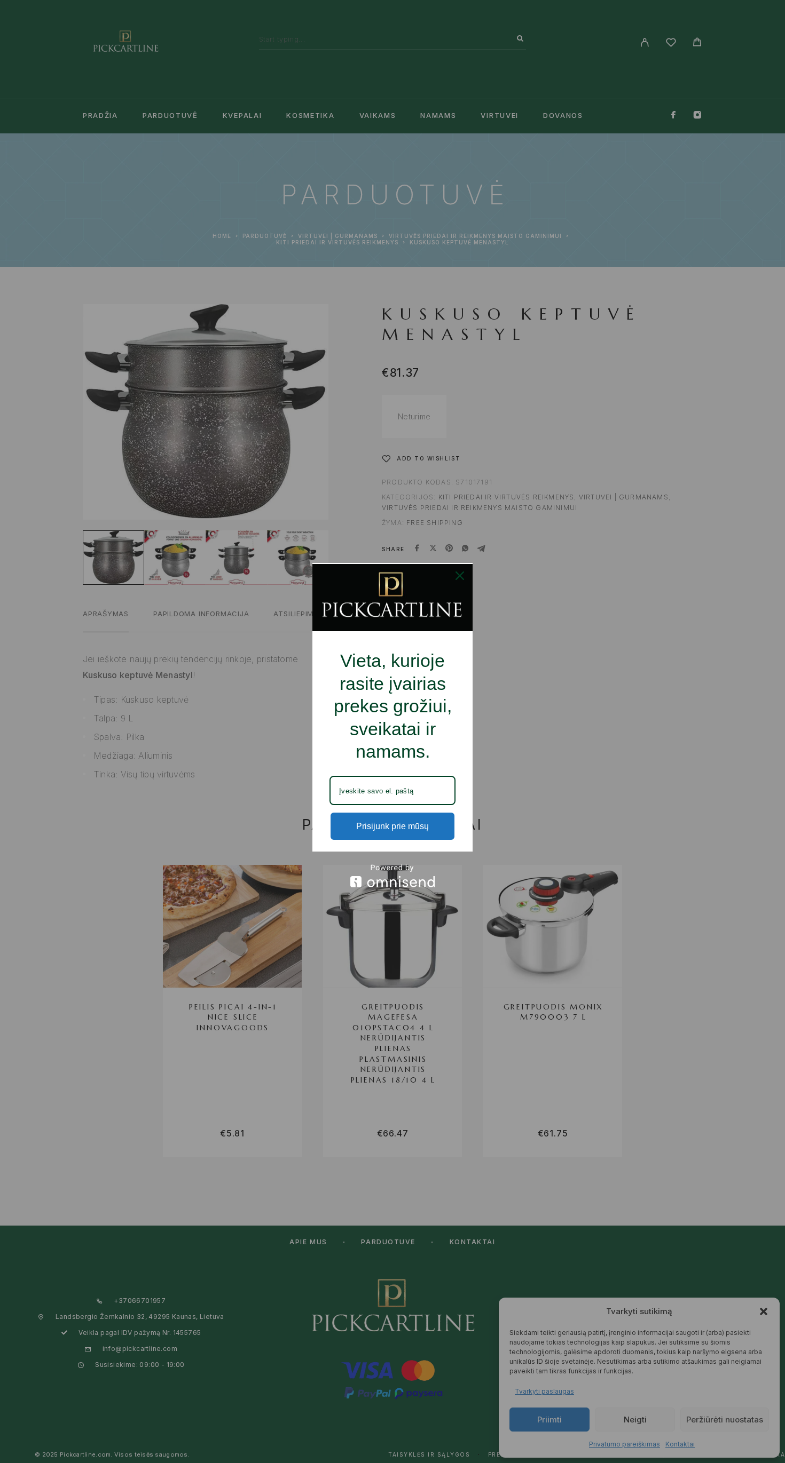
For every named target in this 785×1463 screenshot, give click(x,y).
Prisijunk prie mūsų (392, 826)
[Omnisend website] (392, 876)
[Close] (460, 576)
